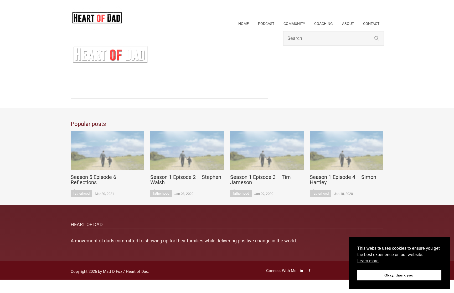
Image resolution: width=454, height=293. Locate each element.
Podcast (266, 24)
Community (294, 24)
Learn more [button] (368, 261)
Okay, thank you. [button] (399, 275)
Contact (371, 24)
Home (243, 24)
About (348, 24)
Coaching (323, 24)
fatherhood (81, 193)
